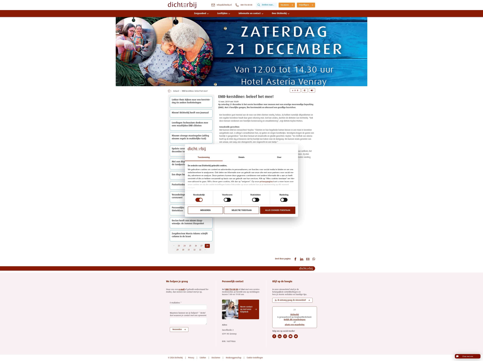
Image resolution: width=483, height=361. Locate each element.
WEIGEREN (205, 210)
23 (179, 246)
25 (190, 246)
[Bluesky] (296, 336)
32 (194, 250)
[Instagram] (285, 336)
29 (177, 250)
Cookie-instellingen (255, 358)
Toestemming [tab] (204, 157)
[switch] (227, 200)
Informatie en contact (250, 13)
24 (185, 246)
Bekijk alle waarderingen (294, 320)
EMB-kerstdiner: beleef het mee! (195, 91)
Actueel (176, 91)
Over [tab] (279, 157)
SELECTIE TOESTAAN (242, 210)
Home (169, 91)
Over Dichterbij (279, 13)
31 (189, 250)
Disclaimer (216, 358)
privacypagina (266, 181)
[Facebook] (274, 336)
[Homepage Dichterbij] (182, 5)
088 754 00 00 (231, 290)
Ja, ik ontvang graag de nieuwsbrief (290, 300)
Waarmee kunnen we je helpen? (184, 313)
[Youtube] (290, 336)
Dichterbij (294, 315)
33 (200, 250)
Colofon (203, 358)
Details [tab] (241, 157)
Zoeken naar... (268, 5)
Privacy (191, 358)
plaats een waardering (294, 325)
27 (201, 246)
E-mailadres (175, 303)
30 (183, 250)
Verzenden (177, 330)
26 (196, 246)
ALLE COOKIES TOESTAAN (277, 210)
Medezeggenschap (233, 358)
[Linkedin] (280, 336)
